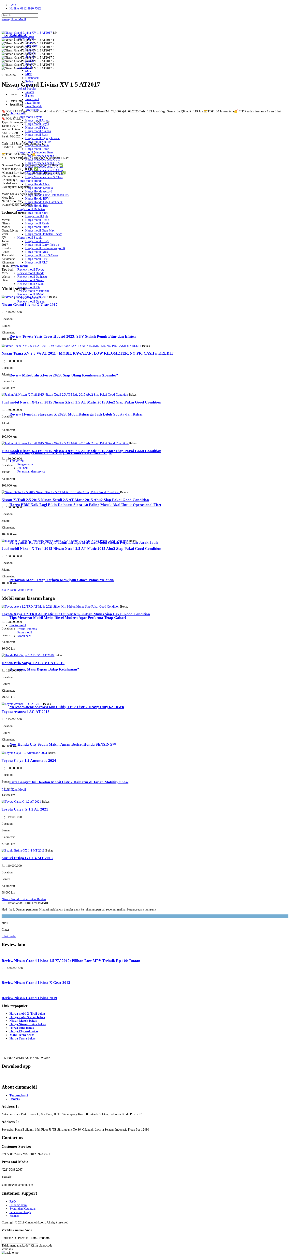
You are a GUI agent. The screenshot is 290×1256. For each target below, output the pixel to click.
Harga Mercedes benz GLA (42, 163)
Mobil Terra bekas (21, 1035)
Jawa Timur (32, 102)
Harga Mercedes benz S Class (44, 177)
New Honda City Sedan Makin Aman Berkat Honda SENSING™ (62, 744)
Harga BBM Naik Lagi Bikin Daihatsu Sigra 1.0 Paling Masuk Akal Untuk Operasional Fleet (85, 505)
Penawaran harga (20, 1212)
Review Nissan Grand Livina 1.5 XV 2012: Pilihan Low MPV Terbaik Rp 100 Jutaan (71, 961)
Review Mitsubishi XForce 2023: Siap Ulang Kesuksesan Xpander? (63, 375)
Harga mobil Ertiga (37, 241)
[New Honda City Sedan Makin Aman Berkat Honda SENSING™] (25, 736)
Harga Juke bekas (21, 1027)
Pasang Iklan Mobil (14, 19)
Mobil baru (24, 636)
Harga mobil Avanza (38, 131)
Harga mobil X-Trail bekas (27, 1013)
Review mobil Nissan (30, 280)
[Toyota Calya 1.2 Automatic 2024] (25, 753)
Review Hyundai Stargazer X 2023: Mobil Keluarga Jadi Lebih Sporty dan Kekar (76, 414)
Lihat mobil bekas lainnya (18, 36)
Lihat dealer (9, 936)
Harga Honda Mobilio (39, 188)
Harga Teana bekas (22, 1038)
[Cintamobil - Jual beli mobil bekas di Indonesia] (17, 28)
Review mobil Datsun (31, 301)
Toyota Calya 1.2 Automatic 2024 (29, 760)
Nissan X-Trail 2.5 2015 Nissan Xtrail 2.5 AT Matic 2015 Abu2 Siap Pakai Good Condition (75, 500)
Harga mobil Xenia (37, 223)
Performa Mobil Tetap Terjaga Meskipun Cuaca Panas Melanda (61, 580)
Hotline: (25, 8)
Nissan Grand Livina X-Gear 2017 (30, 305)
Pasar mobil (24, 632)
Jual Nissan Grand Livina (17, 589)
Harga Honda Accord (38, 191)
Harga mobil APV (36, 259)
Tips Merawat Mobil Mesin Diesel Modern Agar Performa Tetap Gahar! (68, 617)
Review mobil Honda (30, 273)
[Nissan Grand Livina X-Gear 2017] (25, 297)
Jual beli (22, 468)
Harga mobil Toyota (29, 117)
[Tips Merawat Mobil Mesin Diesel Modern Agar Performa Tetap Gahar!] (25, 610)
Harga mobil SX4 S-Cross (41, 255)
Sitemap (14, 1215)
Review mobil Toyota (30, 269)
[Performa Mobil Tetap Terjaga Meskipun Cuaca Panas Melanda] (25, 572)
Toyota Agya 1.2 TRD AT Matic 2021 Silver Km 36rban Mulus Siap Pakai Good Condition (76, 614)
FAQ (12, 5)
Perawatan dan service (31, 471)
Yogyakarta (32, 109)
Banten (29, 95)
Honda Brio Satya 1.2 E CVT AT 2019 (33, 663)
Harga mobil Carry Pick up (42, 244)
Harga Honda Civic (37, 184)
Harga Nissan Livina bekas (27, 1024)
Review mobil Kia (28, 287)
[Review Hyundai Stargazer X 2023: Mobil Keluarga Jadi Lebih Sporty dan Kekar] (26, 406)
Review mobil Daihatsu (32, 276)
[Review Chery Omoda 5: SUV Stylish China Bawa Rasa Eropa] (26, 445)
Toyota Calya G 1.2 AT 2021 (25, 809)
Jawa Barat (32, 99)
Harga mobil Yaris (36, 127)
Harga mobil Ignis (36, 251)
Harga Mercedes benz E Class (44, 170)
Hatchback (32, 77)
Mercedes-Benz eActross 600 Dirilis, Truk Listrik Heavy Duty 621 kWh (66, 707)
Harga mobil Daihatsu (31, 209)
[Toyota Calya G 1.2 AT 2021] (22, 801)
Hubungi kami (18, 1205)
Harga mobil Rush (36, 134)
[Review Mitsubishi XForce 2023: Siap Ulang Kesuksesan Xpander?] (26, 367)
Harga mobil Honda (29, 180)
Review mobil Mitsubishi (33, 290)
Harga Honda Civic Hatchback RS (47, 195)
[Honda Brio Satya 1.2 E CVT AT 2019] (28, 655)
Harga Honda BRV (37, 198)
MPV (28, 74)
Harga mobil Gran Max (39, 230)
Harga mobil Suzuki (29, 237)
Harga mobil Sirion (37, 227)
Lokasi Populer (26, 88)
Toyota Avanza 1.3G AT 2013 (26, 712)
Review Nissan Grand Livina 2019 (29, 998)
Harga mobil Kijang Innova (42, 138)
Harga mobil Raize (37, 148)
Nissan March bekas (23, 1020)
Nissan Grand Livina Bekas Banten (24, 899)
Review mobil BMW (30, 294)
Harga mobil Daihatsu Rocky (43, 234)
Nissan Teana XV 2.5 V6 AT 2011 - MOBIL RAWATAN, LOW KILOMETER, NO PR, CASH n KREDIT (87, 353)
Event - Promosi (27, 628)
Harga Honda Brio (37, 205)
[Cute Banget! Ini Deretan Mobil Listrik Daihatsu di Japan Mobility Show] (25, 774)
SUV (28, 70)
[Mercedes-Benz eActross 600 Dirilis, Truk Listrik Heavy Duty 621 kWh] (25, 699)
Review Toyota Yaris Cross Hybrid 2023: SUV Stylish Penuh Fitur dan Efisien (72, 336)
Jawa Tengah (33, 106)
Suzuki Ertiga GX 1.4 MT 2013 (27, 858)
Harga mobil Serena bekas (27, 1017)
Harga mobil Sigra (36, 212)
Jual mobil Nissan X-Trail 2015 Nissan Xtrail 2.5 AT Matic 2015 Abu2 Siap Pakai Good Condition (81, 402)
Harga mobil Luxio (37, 219)
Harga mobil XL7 (36, 262)
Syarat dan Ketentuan (22, 1208)
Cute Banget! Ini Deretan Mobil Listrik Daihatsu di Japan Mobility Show (68, 782)
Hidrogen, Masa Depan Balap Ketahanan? (44, 669)
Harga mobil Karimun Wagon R (45, 248)
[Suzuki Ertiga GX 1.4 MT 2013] (23, 850)
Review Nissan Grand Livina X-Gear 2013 (36, 983)
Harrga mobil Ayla (36, 216)
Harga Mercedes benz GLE (42, 156)
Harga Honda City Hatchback (44, 202)
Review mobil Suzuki (30, 283)
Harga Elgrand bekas (23, 1031)
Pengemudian (25, 464)
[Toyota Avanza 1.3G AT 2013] (22, 704)
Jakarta (29, 92)
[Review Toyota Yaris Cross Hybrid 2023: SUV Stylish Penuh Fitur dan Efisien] (26, 328)
